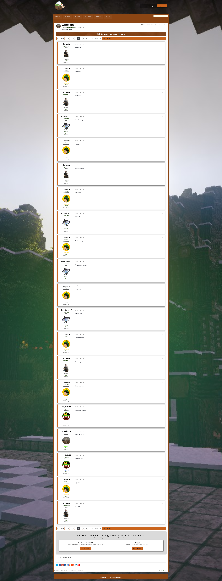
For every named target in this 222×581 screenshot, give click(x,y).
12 (92, 38)
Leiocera (66, 68)
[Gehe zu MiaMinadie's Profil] (58, 26)
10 (86, 38)
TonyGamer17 (66, 117)
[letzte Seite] (100, 38)
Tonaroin (66, 44)
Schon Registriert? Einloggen (147, 6)
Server (78, 16)
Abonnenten (158, 24)
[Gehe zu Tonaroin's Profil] (66, 53)
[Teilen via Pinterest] (78, 565)
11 (89, 38)
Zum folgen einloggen (147, 24)
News (58, 16)
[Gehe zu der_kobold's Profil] (66, 416)
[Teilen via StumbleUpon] (73, 565)
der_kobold (66, 407)
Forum (68, 16)
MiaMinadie (71, 27)
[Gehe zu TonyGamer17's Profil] (66, 126)
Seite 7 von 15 (106, 38)
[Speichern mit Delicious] (68, 565)
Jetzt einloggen (137, 548)
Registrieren (162, 6)
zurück (62, 38)
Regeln (99, 16)
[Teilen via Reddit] (70, 565)
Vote (108, 16)
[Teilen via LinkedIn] (76, 565)
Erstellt (80, 44)
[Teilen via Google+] (62, 565)
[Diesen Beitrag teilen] (162, 44)
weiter (96, 38)
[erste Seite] (58, 38)
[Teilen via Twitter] (57, 565)
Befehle (88, 16)
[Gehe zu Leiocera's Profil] (66, 78)
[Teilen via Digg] (65, 565)
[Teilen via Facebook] (60, 565)
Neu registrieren (85, 548)
